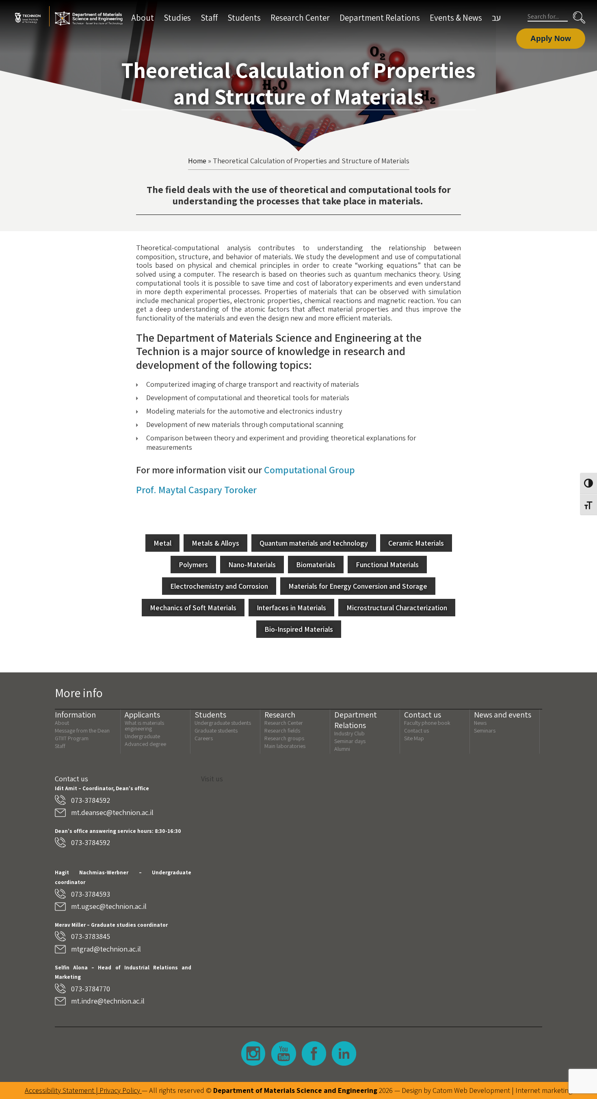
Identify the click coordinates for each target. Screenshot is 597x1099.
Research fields (282, 730)
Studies (177, 17)
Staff (209, 17)
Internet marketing (543, 1090)
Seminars (484, 730)
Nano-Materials (252, 564)
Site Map (414, 738)
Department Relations (380, 17)
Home (197, 160)
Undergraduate (142, 736)
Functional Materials (387, 564)
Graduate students (216, 730)
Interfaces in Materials (291, 607)
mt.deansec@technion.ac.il (112, 812)
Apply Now (550, 38)
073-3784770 (90, 988)
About (143, 17)
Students (244, 17)
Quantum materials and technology (314, 543)
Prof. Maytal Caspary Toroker (196, 489)
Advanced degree (145, 744)
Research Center (300, 17)
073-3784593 (90, 894)
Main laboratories (284, 746)
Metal (162, 543)
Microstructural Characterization (396, 607)
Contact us (416, 730)
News (480, 723)
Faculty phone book (427, 723)
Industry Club (349, 733)
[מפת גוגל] (371, 860)
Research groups (284, 738)
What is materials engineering (144, 725)
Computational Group (309, 469)
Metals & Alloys (215, 543)
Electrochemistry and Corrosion (219, 586)
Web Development (482, 1090)
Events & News (456, 17)
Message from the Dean (82, 730)
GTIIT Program (72, 738)
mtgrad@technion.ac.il (106, 949)
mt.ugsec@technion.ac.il (109, 906)
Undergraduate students (223, 723)
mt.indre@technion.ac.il (108, 1001)
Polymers (193, 564)
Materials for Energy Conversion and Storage (357, 586)
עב (496, 17)
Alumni (342, 749)
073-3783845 (90, 936)
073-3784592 (90, 800)
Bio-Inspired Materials (298, 629)
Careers (204, 738)
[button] (579, 17)
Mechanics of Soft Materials (193, 607)
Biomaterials (315, 564)
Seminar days (350, 741)
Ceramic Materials (416, 543)
